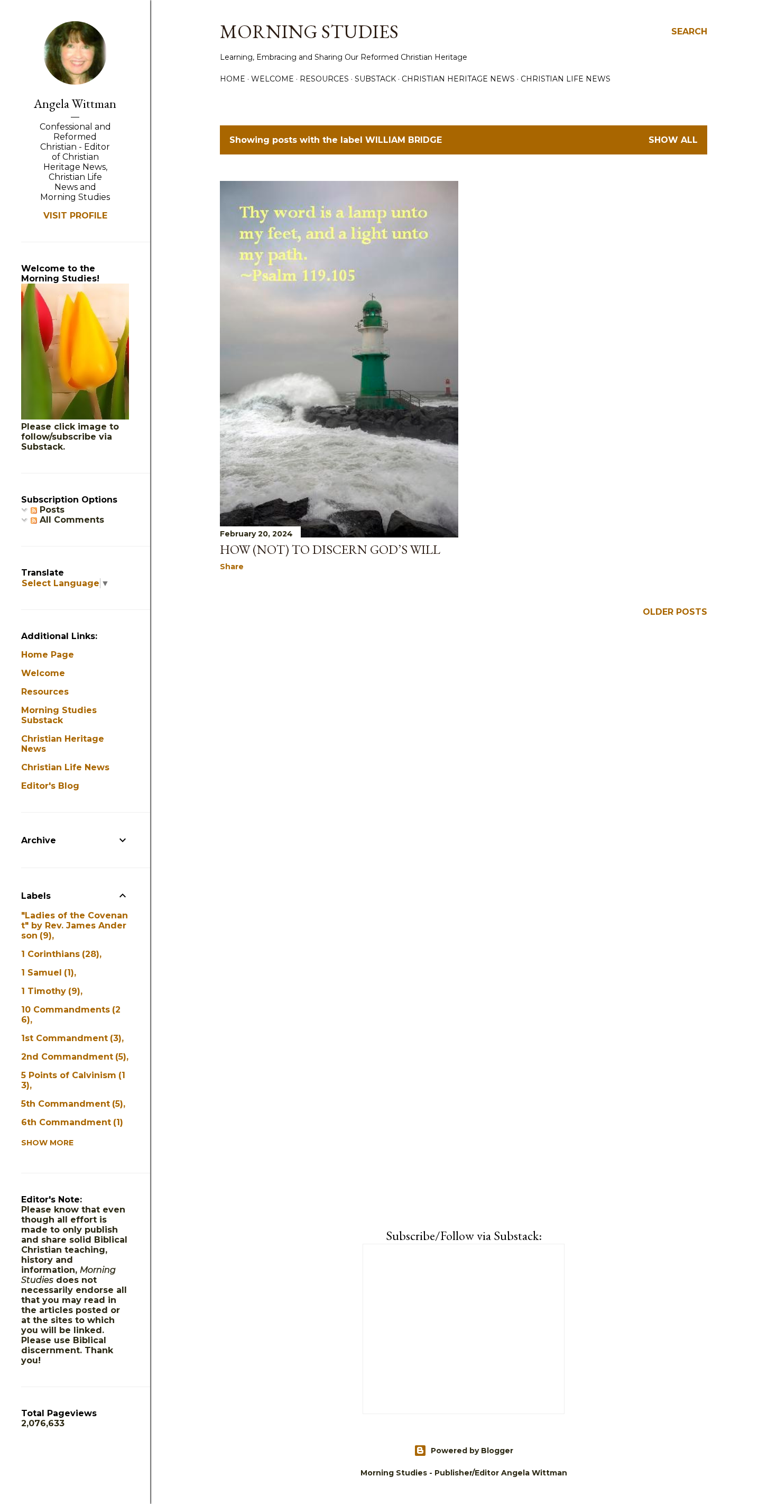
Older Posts (675, 612)
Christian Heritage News (458, 79)
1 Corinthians (58, 954)
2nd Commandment (72, 1057)
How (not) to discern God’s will (330, 549)
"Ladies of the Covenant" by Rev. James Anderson (74, 925)
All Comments (70, 520)
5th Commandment (70, 1104)
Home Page (47, 655)
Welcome (272, 79)
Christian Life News (565, 79)
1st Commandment (69, 1038)
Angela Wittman (75, 103)
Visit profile (75, 216)
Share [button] (232, 566)
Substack (375, 79)
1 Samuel (46, 973)
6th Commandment (70, 1122)
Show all (673, 140)
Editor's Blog (50, 786)
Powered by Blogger (472, 1450)
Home (232, 79)
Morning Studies (309, 31)
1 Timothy (49, 991)
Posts (50, 510)
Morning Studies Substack (59, 715)
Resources (324, 79)
